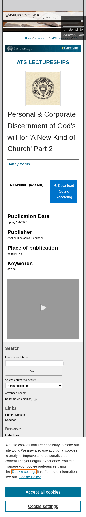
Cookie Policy (30, 477)
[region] (43, 477)
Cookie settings (24, 472)
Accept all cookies (43, 492)
